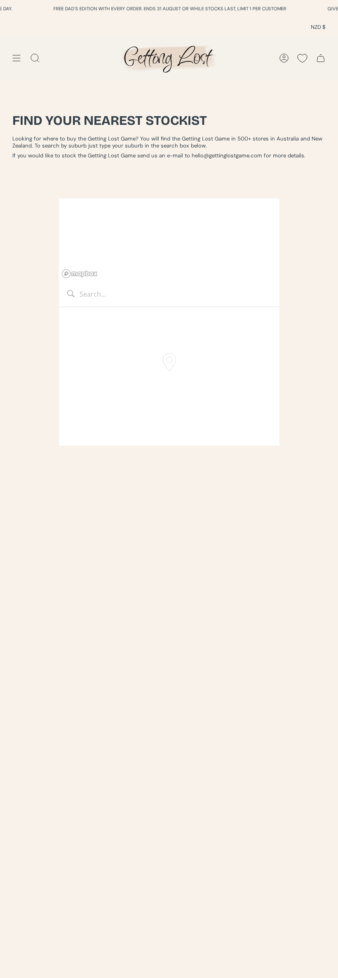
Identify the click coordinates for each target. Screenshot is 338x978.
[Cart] (320, 58)
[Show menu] (16, 58)
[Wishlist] (302, 58)
